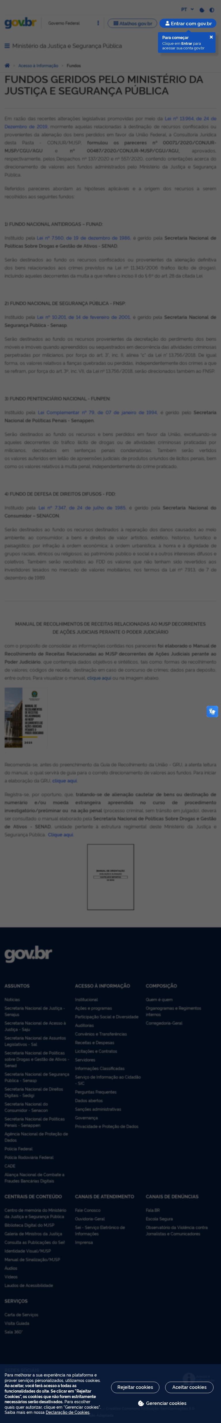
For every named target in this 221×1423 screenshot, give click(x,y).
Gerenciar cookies (166, 1403)
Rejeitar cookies (135, 1387)
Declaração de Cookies (67, 1412)
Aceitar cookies (189, 1387)
